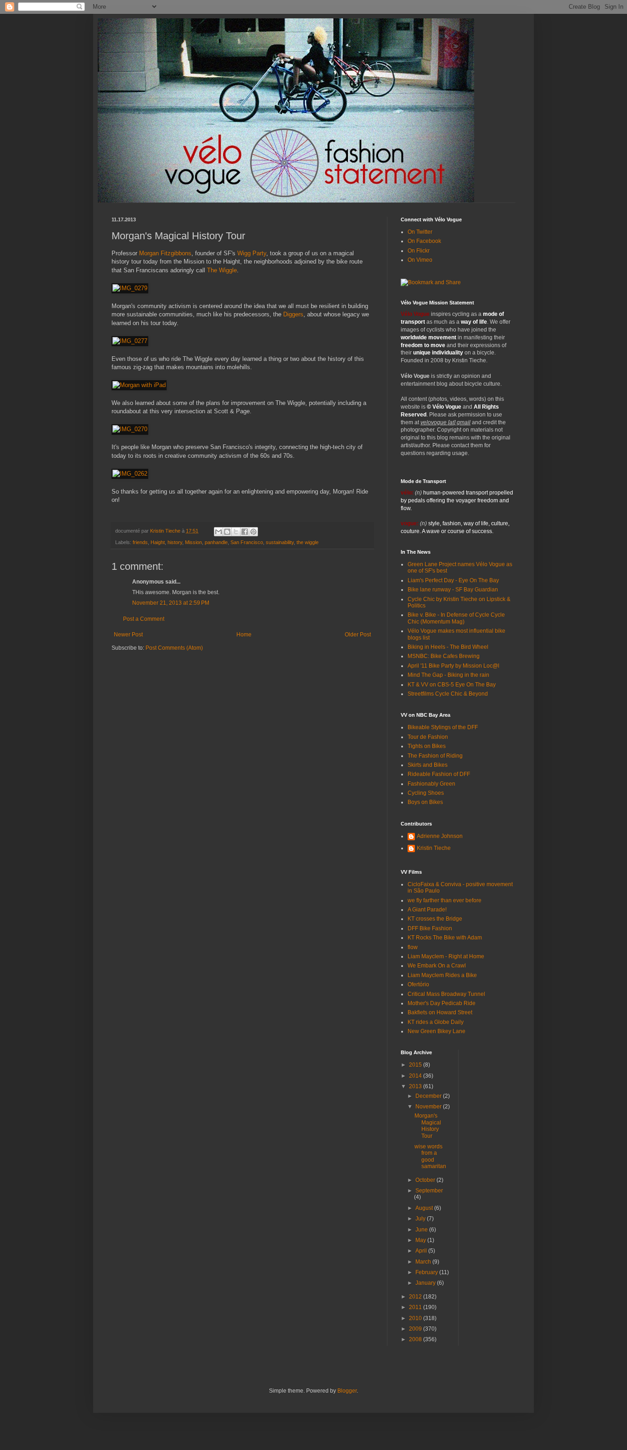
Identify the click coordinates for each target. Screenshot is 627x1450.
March (423, 1262)
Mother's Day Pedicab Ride (442, 1003)
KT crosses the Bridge (435, 919)
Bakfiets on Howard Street (440, 1012)
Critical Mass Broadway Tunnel (446, 994)
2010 (416, 1318)
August (424, 1208)
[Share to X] (236, 531)
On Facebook (424, 241)
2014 (416, 1076)
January (426, 1283)
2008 (416, 1339)
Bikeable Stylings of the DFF (443, 727)
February (427, 1272)
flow (413, 947)
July (421, 1218)
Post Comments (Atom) (174, 648)
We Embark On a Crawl (437, 965)
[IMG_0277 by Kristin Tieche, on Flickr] (130, 340)
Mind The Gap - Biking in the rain (448, 675)
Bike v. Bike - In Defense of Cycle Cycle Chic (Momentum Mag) (456, 618)
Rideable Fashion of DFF (439, 774)
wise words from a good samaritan (430, 1156)
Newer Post (128, 634)
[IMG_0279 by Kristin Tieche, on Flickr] (130, 288)
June (422, 1229)
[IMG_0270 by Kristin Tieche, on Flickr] (130, 429)
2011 (416, 1307)
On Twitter (420, 232)
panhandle (216, 542)
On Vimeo (420, 260)
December (429, 1096)
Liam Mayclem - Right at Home (446, 956)
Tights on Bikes (427, 746)
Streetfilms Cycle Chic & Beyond (448, 694)
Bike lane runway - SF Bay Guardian (453, 589)
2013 (416, 1086)
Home (244, 634)
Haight (158, 542)
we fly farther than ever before (444, 900)
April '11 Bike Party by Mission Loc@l (453, 666)
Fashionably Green (431, 784)
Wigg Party (251, 253)
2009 (416, 1329)
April (421, 1251)
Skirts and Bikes (428, 765)
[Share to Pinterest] (253, 531)
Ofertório (418, 984)
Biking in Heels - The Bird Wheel (448, 647)
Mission (193, 542)
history (175, 542)
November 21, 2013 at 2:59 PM (170, 603)
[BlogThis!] (227, 531)
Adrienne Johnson (440, 836)
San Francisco (246, 542)
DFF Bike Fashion (430, 928)
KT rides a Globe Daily (436, 1022)
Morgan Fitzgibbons (165, 253)
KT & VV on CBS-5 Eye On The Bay (452, 684)
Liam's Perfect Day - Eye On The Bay (453, 580)
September (429, 1190)
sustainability (280, 542)
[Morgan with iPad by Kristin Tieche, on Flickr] (139, 385)
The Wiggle (222, 270)
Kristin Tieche (434, 848)
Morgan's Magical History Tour (427, 1126)
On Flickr (419, 250)
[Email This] (218, 531)
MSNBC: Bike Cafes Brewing (444, 656)
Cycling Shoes (426, 793)
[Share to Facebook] (244, 531)
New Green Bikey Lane (436, 1031)
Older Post (358, 634)
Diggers (293, 314)
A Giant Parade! (427, 909)
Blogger (347, 1391)
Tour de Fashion (428, 737)
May (421, 1240)
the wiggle (308, 542)
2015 (416, 1065)
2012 (416, 1296)
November (429, 1106)
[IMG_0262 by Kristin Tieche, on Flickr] (130, 473)
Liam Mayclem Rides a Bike (442, 975)
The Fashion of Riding (435, 756)
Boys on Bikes (425, 802)
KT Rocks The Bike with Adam (445, 937)
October (426, 1180)
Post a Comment (143, 619)
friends (140, 542)
